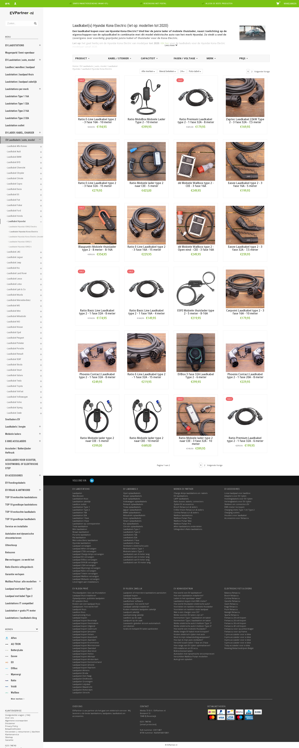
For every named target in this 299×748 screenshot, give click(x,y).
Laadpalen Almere (81, 670)
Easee (14, 656)
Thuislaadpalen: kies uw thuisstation (89, 592)
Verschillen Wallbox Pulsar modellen (191, 656)
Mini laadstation (80, 529)
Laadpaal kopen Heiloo (83, 653)
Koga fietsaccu (231, 606)
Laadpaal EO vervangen (83, 557)
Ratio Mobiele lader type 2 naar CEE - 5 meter (146, 184)
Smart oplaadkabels (132, 521)
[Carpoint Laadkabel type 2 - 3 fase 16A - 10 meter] (245, 288)
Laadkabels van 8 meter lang (136, 559)
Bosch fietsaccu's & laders (185, 507)
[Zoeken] (35, 21)
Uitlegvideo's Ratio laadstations (188, 529)
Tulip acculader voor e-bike (237, 645)
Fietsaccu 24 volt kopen (235, 617)
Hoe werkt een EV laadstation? (188, 592)
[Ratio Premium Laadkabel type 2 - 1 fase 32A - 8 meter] (195, 97)
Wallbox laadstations (183, 515)
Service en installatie (16, 526)
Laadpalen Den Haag (82, 676)
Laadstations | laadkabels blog (21, 618)
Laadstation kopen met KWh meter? (190, 601)
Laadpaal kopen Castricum (85, 628)
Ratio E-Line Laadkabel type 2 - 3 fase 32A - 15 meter (97, 184)
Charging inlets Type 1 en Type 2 (239, 509)
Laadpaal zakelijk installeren (136, 606)
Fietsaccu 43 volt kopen (235, 626)
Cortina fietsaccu (232, 598)
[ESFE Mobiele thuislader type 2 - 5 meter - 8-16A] (195, 288)
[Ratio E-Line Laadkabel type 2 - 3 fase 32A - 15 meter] (97, 161)
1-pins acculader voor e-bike (237, 634)
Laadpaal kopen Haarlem (84, 667)
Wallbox (15, 692)
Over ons (9, 717)
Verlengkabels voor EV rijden (237, 501)
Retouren (10, 552)
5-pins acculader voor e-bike (237, 642)
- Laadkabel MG (13, 305)
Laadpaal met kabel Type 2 (18, 596)
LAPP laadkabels (181, 498)
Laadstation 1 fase (81, 518)
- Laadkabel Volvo (14, 402)
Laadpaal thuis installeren (84, 595)
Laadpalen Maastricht (82, 687)
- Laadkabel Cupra (14, 183)
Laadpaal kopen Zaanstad (84, 648)
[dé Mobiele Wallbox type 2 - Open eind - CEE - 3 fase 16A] (195, 224)
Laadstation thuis (80, 498)
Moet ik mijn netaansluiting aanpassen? (192, 637)
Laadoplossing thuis (81, 615)
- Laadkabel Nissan (14, 327)
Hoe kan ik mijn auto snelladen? (188, 640)
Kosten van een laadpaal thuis (86, 603)
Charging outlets (231, 512)
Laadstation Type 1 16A (17, 96)
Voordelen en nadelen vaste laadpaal (191, 609)
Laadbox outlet (79, 504)
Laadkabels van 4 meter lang (136, 554)
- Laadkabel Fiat (13, 200)
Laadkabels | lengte (15, 426)
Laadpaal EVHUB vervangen (85, 562)
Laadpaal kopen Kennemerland (87, 662)
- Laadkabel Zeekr (14, 413)
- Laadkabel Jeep (14, 262)
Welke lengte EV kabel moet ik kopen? (191, 631)
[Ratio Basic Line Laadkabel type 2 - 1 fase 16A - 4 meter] (146, 288)
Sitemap (9, 737)
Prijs (242, 58)
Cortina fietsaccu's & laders (186, 512)
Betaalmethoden (13, 729)
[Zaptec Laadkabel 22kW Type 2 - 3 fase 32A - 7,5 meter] (245, 97)
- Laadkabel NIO (13, 321)
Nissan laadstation (81, 532)
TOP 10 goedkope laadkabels (20, 519)
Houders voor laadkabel (235, 515)
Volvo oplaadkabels (132, 518)
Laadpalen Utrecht (81, 692)
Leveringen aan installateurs (86, 581)
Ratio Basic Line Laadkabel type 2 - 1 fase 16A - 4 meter (146, 312)
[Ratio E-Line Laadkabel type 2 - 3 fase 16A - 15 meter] (146, 224)
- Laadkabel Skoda (14, 364)
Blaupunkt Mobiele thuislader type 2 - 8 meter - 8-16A (97, 248)
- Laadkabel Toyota (14, 386)
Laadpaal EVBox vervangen (85, 559)
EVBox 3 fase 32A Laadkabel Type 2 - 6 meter (196, 375)
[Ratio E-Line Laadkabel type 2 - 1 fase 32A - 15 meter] (146, 352)
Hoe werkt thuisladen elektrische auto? (192, 603)
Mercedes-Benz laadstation (85, 540)
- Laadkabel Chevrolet (16, 167)
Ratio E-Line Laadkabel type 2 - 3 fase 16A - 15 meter (146, 248)
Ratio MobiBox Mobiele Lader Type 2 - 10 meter (146, 120)
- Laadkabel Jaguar (14, 257)
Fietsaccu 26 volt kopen (235, 620)
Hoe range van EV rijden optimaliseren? (192, 645)
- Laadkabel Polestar (15, 343)
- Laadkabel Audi (13, 151)
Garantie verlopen (14, 574)
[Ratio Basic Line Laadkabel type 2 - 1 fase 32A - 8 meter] (97, 288)
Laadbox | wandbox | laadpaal (20, 67)
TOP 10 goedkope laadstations (21, 504)
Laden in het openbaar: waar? (187, 598)
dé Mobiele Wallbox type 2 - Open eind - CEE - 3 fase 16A (196, 248)
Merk (210, 58)
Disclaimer (10, 723)
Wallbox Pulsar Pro (182, 523)
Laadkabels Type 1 (131, 529)
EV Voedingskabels (15, 482)
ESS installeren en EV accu (186, 648)
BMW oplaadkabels (132, 512)
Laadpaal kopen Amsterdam (85, 659)
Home (75, 66)
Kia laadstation (79, 537)
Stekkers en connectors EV (236, 504)
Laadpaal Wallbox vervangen (86, 576)
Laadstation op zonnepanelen (86, 523)
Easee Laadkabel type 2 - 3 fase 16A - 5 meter (245, 184)
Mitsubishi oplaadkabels (134, 515)
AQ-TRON (16, 644)
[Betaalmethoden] (212, 711)
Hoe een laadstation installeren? (188, 595)
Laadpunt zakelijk (131, 612)
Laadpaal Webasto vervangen (86, 579)
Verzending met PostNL (154, 3)
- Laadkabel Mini (13, 311)
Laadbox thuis (79, 612)
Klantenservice (12, 734)
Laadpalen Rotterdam (83, 689)
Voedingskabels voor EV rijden (238, 498)
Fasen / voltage (185, 58)
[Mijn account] (15, 3)
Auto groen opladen (183, 659)
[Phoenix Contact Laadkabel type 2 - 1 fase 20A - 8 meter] (245, 352)
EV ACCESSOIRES (14, 475)
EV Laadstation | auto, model (20, 60)
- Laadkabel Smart (14, 370)
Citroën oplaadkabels (133, 526)
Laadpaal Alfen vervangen (84, 548)
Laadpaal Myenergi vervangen (86, 568)
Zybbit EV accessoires (184, 504)
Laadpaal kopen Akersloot (84, 651)
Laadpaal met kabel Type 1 (18, 588)
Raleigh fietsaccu (232, 612)
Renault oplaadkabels (133, 504)
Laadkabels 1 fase (131, 540)
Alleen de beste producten (219, 3)
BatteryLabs (17, 650)
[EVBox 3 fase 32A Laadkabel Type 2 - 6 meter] (195, 352)
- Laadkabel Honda (14, 216)
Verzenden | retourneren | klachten (22, 731)
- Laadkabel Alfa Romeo (17, 146)
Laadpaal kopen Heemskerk (85, 623)
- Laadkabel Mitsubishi (16, 316)
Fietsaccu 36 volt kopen (235, 623)
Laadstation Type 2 (81, 509)
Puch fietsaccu (231, 609)
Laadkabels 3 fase (131, 543)
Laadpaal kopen (80, 617)
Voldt (13, 686)
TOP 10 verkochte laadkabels (20, 512)
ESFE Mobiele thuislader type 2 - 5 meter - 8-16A (195, 312)
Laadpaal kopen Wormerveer (86, 645)
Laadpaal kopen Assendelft (85, 637)
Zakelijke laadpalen (132, 598)
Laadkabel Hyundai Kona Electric (97, 69)
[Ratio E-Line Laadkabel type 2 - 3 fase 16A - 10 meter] (97, 97)
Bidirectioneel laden (183, 651)
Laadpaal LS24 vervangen (84, 565)
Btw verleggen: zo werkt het (19, 559)
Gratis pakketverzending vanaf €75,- (91, 3)
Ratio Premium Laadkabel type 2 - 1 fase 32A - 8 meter (196, 120)
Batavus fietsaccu (232, 592)
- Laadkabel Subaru (14, 375)
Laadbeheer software (133, 601)
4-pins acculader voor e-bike (237, 640)
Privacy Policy (11, 726)
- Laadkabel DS (13, 194)
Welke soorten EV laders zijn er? (188, 615)
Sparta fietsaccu (231, 615)
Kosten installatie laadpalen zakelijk (139, 609)
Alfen (14, 638)
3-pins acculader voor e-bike (237, 637)
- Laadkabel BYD (13, 162)
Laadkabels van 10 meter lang (137, 562)
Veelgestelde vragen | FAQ (17, 715)
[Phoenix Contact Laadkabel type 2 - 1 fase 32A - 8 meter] (97, 352)
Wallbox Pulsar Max (183, 521)
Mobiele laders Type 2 (133, 551)
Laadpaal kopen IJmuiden (84, 631)
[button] (40, 46)
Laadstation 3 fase (81, 521)
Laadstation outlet (14, 125)
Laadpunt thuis (79, 609)
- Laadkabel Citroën (15, 178)
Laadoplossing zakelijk (133, 615)
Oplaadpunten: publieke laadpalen (89, 598)
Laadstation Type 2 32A (17, 118)
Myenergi (16, 674)
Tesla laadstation (80, 526)
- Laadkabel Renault (15, 354)
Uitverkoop (11, 545)
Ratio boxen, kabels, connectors (188, 501)
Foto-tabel (194, 71)
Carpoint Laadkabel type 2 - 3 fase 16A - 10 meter (245, 312)
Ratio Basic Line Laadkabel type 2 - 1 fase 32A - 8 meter (97, 312)
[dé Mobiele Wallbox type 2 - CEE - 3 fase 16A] (195, 161)
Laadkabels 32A (130, 537)
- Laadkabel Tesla (14, 380)
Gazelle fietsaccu (232, 601)
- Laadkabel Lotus (14, 284)
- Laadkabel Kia (13, 268)
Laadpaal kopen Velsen (83, 634)
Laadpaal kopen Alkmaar (84, 656)
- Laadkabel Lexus (14, 278)
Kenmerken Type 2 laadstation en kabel (192, 620)
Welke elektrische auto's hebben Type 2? (192, 626)
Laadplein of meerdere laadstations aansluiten (144, 592)
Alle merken (148, 71)
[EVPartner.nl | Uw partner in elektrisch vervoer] (22, 13)
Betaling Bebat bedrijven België (238, 648)
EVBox (14, 668)
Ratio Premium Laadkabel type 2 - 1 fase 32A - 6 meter (245, 439)
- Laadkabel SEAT (14, 359)
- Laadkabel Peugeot (15, 337)
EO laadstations (181, 496)
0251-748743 (10, 745)
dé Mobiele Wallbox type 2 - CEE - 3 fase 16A (196, 184)
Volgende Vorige (262, 71)
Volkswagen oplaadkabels (135, 501)
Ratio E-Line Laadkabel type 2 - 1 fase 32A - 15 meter (146, 375)
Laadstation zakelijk (81, 501)
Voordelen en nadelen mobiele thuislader (193, 606)
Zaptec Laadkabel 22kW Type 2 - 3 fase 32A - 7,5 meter (245, 120)
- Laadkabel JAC (13, 251)
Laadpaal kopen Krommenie (86, 642)
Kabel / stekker (118, 58)
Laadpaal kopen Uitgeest (84, 626)
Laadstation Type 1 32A (17, 103)
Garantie (9, 740)
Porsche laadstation (82, 534)
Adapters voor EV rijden (235, 496)
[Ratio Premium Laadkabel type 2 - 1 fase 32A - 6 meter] (245, 416)
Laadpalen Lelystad (81, 684)
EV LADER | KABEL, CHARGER (19, 132)
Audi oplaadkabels (131, 498)
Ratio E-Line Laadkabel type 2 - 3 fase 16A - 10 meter (97, 120)
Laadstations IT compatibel (19, 603)
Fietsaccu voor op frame (235, 631)
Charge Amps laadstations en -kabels (190, 493)
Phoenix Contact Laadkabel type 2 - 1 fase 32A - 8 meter (97, 375)
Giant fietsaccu (231, 603)
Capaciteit (148, 58)
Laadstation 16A (80, 512)
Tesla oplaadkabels (132, 507)
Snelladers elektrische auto (135, 545)
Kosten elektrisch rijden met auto (189, 634)
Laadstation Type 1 (81, 507)
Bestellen (97, 134)
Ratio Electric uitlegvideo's (19, 567)
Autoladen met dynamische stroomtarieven (19, 535)
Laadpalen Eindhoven (82, 678)
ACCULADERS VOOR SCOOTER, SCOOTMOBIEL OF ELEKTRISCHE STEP (21, 464)
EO (12, 662)
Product (81, 58)
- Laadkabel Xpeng (14, 407)
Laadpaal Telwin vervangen (85, 573)
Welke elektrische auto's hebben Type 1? (192, 623)
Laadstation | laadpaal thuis (19, 74)
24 (181, 71)
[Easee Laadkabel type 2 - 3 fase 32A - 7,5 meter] (245, 224)
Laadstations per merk (17, 89)
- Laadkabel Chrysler (15, 173)
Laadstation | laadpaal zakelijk (21, 81)
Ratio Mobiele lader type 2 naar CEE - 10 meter (146, 439)
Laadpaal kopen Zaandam (84, 640)
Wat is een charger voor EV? (186, 612)
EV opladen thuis (80, 601)
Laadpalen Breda (80, 673)
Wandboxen (78, 496)
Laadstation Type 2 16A (17, 110)
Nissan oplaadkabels (132, 496)
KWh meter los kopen (234, 507)
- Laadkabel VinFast (15, 391)
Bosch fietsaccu (231, 595)
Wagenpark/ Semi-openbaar (19, 52)
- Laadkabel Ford (13, 210)
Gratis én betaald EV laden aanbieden (140, 628)
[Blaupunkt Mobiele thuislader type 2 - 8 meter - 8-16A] (97, 224)
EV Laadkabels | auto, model (20, 140)
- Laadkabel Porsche (15, 348)
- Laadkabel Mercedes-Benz (18, 300)
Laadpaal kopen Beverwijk (85, 620)
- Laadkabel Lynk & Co (16, 289)
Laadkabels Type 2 (131, 532)
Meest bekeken (167, 71)
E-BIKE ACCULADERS (15, 441)
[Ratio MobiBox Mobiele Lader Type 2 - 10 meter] (146, 97)
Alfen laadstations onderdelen (188, 526)
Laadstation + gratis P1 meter (20, 610)
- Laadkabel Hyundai (16, 221)
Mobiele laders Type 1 (133, 548)
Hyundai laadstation (82, 543)
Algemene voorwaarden (16, 720)
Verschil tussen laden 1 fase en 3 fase (191, 642)
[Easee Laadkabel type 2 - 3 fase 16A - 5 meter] (245, 161)
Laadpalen (77, 493)
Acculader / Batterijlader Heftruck (18, 450)
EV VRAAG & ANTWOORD (17, 490)
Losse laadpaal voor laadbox (237, 493)
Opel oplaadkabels (131, 493)
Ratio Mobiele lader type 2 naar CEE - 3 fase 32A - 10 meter (196, 441)
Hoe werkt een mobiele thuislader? (190, 628)
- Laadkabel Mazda (14, 294)
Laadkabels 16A (130, 534)
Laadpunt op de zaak (132, 620)
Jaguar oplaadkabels (132, 509)
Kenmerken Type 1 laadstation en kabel (192, 617)
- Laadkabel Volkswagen (17, 396)
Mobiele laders (13, 434)
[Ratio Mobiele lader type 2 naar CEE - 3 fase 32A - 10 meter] (195, 416)
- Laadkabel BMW (14, 157)
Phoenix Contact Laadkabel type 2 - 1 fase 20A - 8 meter (245, 375)
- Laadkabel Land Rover (16, 273)
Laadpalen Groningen (83, 681)
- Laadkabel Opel (13, 332)
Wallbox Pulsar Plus (183, 518)
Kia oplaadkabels (131, 523)
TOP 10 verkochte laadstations (21, 497)
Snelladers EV (12, 419)
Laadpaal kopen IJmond (83, 664)
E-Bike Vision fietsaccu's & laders (189, 509)
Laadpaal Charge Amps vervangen (88, 554)
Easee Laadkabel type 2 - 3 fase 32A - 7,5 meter (245, 248)
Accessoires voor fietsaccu (236, 518)
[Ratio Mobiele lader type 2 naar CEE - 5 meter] (146, 161)
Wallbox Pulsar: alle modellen (21, 581)
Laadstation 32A (80, 515)
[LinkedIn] (92, 480)
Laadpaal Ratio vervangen (84, 570)
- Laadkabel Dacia (14, 189)
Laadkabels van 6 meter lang (136, 557)
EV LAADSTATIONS (14, 45)
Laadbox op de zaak (132, 617)
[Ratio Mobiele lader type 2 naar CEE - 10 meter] (146, 416)
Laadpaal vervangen (82, 545)
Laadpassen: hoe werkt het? (85, 606)
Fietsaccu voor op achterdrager (239, 628)
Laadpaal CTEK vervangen (84, 551)
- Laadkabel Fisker (14, 205)
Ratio (13, 680)
